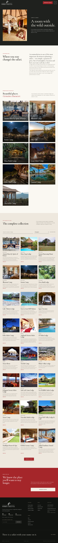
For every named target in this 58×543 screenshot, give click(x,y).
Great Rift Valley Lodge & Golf (46, 418)
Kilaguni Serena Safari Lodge (9, 391)
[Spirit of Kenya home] (6, 3)
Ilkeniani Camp (7, 282)
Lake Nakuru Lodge (9, 309)
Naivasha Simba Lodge (27, 417)
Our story (39, 505)
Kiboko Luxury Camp (27, 445)
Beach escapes (30, 508)
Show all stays (29, 459)
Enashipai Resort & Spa (10, 445)
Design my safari (47, 2)
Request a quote (31, 521)
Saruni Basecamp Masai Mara (46, 255)
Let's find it (53, 534)
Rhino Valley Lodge (44, 364)
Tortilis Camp (25, 364)
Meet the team (40, 506)
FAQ (28, 518)
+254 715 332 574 (50, 505)
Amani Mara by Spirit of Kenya (10, 255)
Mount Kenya (30, 506)
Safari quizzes (30, 524)
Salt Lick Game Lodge (27, 390)
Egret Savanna (43, 309)
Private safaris (30, 505)
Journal (29, 519)
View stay (4, 261)
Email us (29, 523)
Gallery (39, 510)
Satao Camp (6, 417)
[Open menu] (55, 2)
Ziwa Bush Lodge (44, 282)
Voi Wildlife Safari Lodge (46, 390)
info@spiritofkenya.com (51, 508)
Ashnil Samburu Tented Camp (46, 446)
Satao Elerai (6, 364)
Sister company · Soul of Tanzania (7, 517)
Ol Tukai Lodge (43, 335)
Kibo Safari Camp (8, 335)
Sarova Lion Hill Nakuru (28, 309)
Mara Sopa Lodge (26, 254)
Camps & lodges (31, 510)
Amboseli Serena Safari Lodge (28, 336)
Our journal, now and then (7, 519)
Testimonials (40, 508)
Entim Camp (25, 282)
